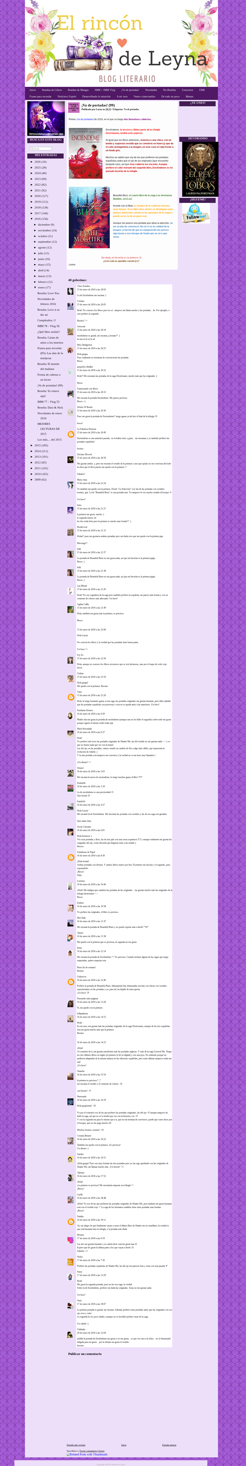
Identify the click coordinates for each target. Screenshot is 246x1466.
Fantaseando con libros (87, 388)
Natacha (80, 1071)
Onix (79, 1300)
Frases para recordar (41, 96)
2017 (38, 213)
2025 (38, 167)
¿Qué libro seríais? (48, 331)
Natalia (80, 1216)
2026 (38, 161)
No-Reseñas (169, 90)
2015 (38, 445)
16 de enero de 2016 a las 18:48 (91, 1198)
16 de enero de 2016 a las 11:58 (91, 936)
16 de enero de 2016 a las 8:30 (91, 855)
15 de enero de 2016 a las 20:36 (91, 410)
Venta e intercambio (144, 96)
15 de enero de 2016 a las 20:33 (91, 392)
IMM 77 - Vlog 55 (48, 401)
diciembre (44, 224)
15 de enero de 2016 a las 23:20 (91, 695)
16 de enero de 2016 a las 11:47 (91, 921)
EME (202, 90)
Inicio (33, 90)
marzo (42, 276)
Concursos (187, 90)
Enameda (81, 783)
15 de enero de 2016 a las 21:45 (91, 589)
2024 (38, 173)
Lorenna (81, 881)
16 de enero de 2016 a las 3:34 (91, 786)
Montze (80, 1235)
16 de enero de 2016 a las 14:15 (91, 1017)
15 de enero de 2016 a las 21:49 (91, 607)
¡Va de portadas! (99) (50, 385)
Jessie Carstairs (84, 826)
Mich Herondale (84, 728)
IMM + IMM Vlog (105, 90)
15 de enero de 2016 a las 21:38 (91, 570)
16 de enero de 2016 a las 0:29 (91, 713)
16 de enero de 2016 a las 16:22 (91, 1139)
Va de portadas (131, 109)
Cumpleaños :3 (46, 320)
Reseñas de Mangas (78, 90)
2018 (38, 207)
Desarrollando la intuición (96, 96)
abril (41, 270)
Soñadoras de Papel (86, 852)
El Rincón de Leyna (117, 1465)
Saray (79, 1271)
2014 (38, 451)
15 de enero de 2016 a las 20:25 (91, 348)
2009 (38, 479)
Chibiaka (81, 1329)
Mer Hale (81, 917)
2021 (38, 190)
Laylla (80, 1194)
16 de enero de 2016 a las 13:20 (91, 1002)
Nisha (79, 1256)
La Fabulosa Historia (86, 429)
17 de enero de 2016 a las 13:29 (91, 1275)
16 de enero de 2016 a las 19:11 (91, 1220)
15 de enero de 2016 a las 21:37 (91, 552)
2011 (38, 468)
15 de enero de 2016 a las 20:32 (91, 370)
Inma (79, 947)
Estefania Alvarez (85, 710)
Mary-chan (82, 479)
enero (42, 287)
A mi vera (122, 96)
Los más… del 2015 (49, 439)
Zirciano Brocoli (84, 454)
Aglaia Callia (83, 604)
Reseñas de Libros (52, 90)
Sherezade (81, 1096)
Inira (79, 505)
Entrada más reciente (76, 1445)
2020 (38, 196)
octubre (43, 236)
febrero (42, 281)
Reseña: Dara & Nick (50, 407)
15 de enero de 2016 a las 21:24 (91, 483)
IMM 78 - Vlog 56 (48, 326)
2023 (38, 178)
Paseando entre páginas (87, 998)
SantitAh (81, 801)
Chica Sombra (83, 286)
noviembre (45, 230)
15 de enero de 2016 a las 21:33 (91, 530)
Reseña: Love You (48, 293)
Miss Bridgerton (84, 345)
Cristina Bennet (84, 1135)
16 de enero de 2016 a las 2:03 (91, 771)
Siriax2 (80, 768)
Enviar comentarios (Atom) (92, 1451)
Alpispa (80, 1172)
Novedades (151, 90)
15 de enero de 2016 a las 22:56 (91, 658)
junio (41, 259)
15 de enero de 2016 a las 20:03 (91, 289)
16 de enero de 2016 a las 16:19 (91, 1100)
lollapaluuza (82, 1013)
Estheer (80, 903)
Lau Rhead (82, 585)
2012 (38, 462)
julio (41, 253)
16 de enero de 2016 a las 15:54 (91, 1074)
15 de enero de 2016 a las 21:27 (91, 508)
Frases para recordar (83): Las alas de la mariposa (50, 353)
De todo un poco (170, 96)
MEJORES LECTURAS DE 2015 (48, 428)
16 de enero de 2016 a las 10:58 (91, 906)
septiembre (45, 241)
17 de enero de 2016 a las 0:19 (91, 1238)
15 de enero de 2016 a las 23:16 (91, 677)
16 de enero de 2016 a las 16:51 (91, 1157)
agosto (42, 247)
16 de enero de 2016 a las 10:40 (91, 884)
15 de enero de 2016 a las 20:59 (91, 458)
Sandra (80, 1154)
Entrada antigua (169, 1445)
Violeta (80, 673)
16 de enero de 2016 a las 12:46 (91, 980)
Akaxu (80, 932)
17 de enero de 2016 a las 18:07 (91, 1304)
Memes (189, 96)
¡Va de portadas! (130, 90)
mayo (42, 264)
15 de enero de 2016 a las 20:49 (91, 432)
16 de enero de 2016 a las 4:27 (91, 805)
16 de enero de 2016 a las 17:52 (91, 1176)
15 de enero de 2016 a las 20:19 (91, 330)
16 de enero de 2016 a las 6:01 (91, 830)
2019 (38, 201)
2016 (38, 218)
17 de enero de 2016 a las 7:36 (91, 1260)
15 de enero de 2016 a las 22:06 (91, 629)
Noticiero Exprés (67, 96)
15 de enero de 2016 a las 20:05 (91, 304)
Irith (79, 549)
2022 (38, 184)
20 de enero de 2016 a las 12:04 (91, 1333)
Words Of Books (85, 407)
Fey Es (80, 655)
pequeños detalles (85, 366)
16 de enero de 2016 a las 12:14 (91, 951)
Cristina (80, 301)
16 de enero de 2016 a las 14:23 (91, 1042)
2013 (38, 456)
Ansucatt (81, 326)
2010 (38, 474)
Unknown (81, 976)
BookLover (82, 527)
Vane (79, 692)
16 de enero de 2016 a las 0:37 (91, 732)
